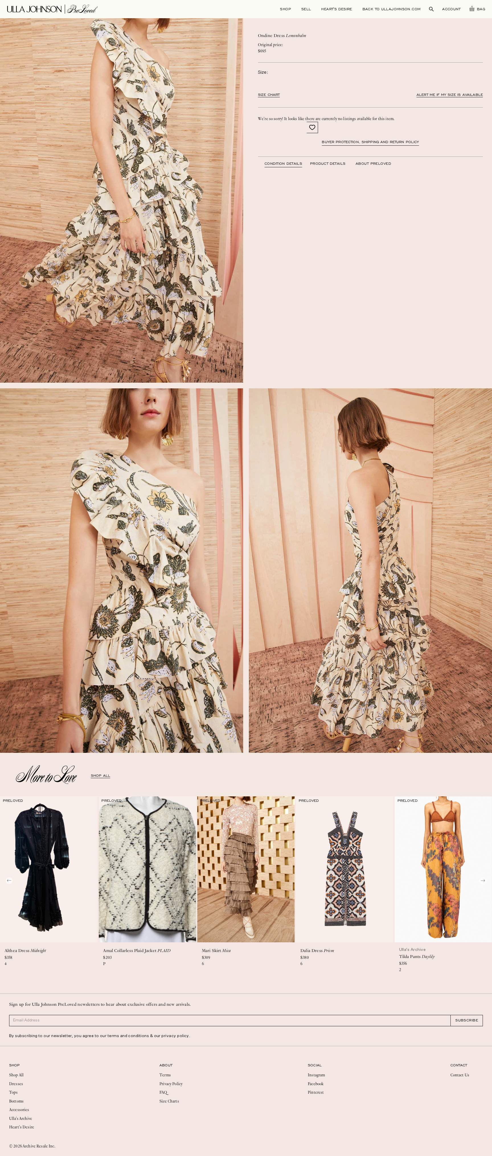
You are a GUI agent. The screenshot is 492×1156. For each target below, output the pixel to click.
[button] (312, 127)
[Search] (431, 9)
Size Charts (169, 1101)
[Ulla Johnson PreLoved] (52, 8)
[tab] (287, 163)
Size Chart (269, 94)
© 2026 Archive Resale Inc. (32, 1146)
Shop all (100, 775)
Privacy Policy (171, 1083)
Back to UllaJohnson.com (391, 9)
